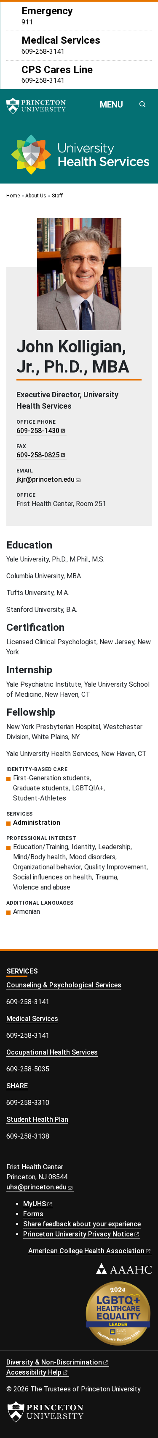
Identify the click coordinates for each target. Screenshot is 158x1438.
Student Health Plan (37, 1119)
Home (13, 196)
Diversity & (54, 1362)
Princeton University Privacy (78, 1234)
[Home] (79, 157)
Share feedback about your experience (82, 1224)
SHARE (17, 1086)
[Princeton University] (40, 105)
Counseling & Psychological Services (63, 985)
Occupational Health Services (52, 1052)
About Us (35, 196)
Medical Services (32, 1019)
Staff (57, 196)
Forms (33, 1214)
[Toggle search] (142, 104)
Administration (36, 823)
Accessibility (34, 1372)
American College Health (86, 1251)
